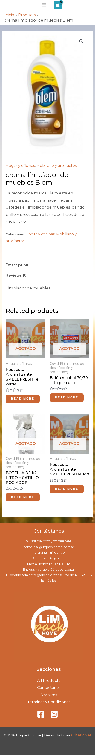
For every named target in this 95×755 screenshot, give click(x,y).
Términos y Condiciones (48, 702)
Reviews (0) (17, 275)
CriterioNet (81, 735)
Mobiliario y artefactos (56, 165)
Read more (22, 398)
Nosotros (49, 695)
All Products (48, 680)
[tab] (47, 265)
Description (17, 265)
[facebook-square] (43, 714)
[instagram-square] (55, 714)
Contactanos (48, 687)
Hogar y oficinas (20, 165)
